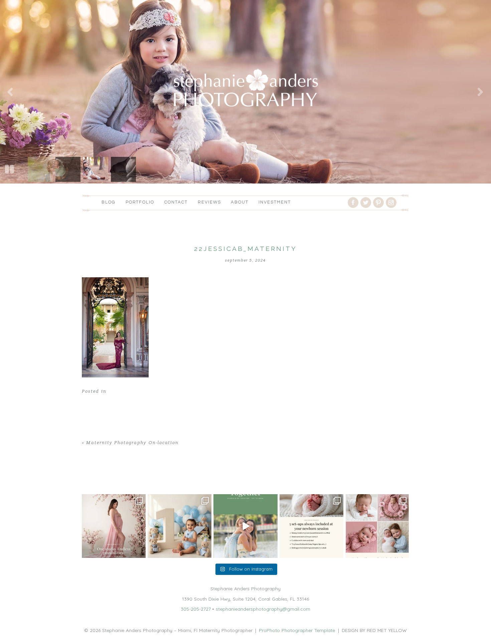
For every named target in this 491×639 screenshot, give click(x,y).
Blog (109, 202)
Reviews (209, 202)
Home (88, 478)
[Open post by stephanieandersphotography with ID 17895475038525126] (377, 526)
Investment (275, 202)
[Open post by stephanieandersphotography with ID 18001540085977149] (179, 526)
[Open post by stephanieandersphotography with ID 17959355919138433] (311, 526)
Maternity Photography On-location (132, 442)
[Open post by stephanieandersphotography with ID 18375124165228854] (114, 526)
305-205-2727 (196, 609)
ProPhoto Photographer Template (297, 630)
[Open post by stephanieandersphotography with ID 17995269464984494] (245, 526)
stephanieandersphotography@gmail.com (263, 609)
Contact (176, 202)
